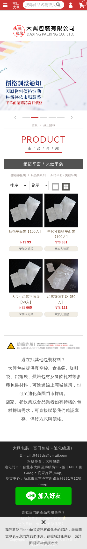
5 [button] (61, 117)
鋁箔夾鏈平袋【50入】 (61, 288)
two (66, 186)
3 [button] (43, 117)
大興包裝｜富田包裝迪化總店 (43, 31)
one (55, 186)
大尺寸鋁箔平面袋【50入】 (26, 288)
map (57, 473)
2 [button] (35, 117)
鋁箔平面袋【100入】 (26, 222)
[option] (43, 75)
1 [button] (26, 117)
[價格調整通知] (43, 75)
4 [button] (52, 117)
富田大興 (16, 5)
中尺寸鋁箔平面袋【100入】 (61, 222)
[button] (15, 117)
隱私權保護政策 (45, 543)
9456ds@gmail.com (50, 455)
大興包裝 (52, 461)
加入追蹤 (28, 248)
